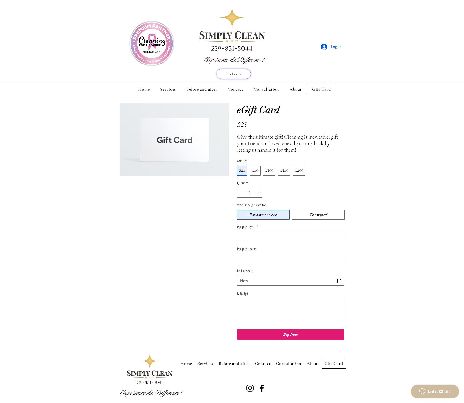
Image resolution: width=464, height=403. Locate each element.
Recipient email (247, 227)
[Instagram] (250, 388)
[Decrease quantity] (241, 192)
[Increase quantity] (258, 192)
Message (242, 293)
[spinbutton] (250, 192)
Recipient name (246, 249)
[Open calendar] (339, 281)
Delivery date (245, 271)
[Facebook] (262, 388)
